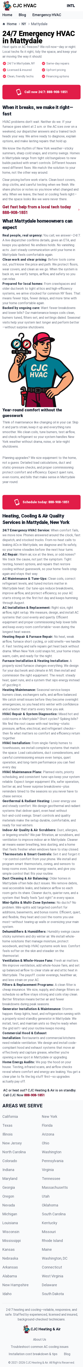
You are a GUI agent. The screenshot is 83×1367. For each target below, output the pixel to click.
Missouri (49, 1232)
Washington (51, 1152)
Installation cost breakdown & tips (33, 1354)
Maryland (9, 1178)
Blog (22, 15)
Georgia (8, 1187)
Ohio (45, 1143)
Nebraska (10, 1258)
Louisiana (10, 1223)
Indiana (8, 1170)
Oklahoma (50, 1205)
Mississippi (11, 1240)
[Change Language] (71, 5)
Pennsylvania (52, 1161)
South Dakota (53, 1294)
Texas (7, 1125)
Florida (47, 1125)
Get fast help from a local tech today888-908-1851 (36, 209)
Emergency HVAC (46, 15)
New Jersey (12, 1143)
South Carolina (54, 1214)
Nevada (8, 1205)
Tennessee (51, 1178)
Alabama (9, 1276)
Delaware (49, 1285)
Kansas (8, 1249)
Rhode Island (52, 1240)
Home (7, 15)
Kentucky (49, 1223)
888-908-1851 (34, 1095)
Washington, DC (54, 1258)
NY (24, 24)
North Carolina (14, 1152)
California (10, 1116)
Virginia (48, 1170)
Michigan (9, 1214)
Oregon (8, 1196)
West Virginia (52, 1276)
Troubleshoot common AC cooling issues (39, 1347)
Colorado (9, 1161)
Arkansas (10, 1267)
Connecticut (52, 1267)
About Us (39, 1339)
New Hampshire (15, 1285)
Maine (47, 1249)
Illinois (7, 1134)
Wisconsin (10, 1232)
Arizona (48, 1134)
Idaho (6, 1294)
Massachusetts (55, 1187)
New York (49, 1116)
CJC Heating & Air (37, 1362)
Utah (46, 1196)
